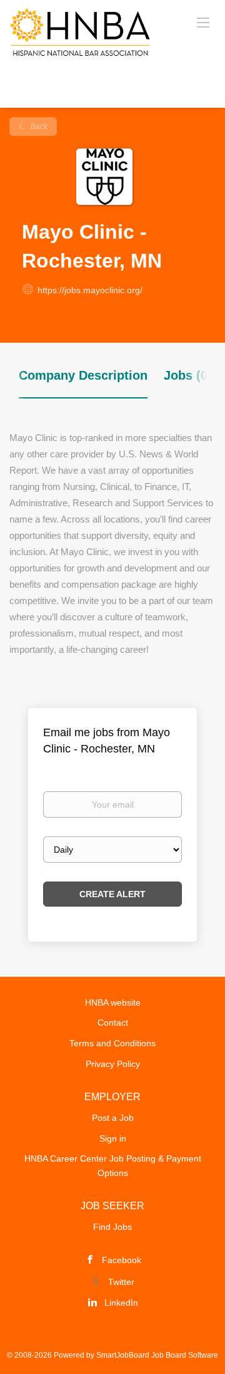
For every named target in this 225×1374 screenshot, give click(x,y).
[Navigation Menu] (203, 22)
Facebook (121, 1260)
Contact (113, 1022)
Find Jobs (112, 1227)
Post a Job (113, 1118)
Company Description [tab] (83, 375)
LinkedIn (121, 1303)
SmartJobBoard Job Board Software (157, 1355)
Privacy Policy (113, 1064)
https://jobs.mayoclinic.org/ (90, 290)
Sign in (112, 1138)
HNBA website (113, 1002)
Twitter (121, 1282)
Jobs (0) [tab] (188, 375)
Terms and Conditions (112, 1043)
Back (38, 126)
